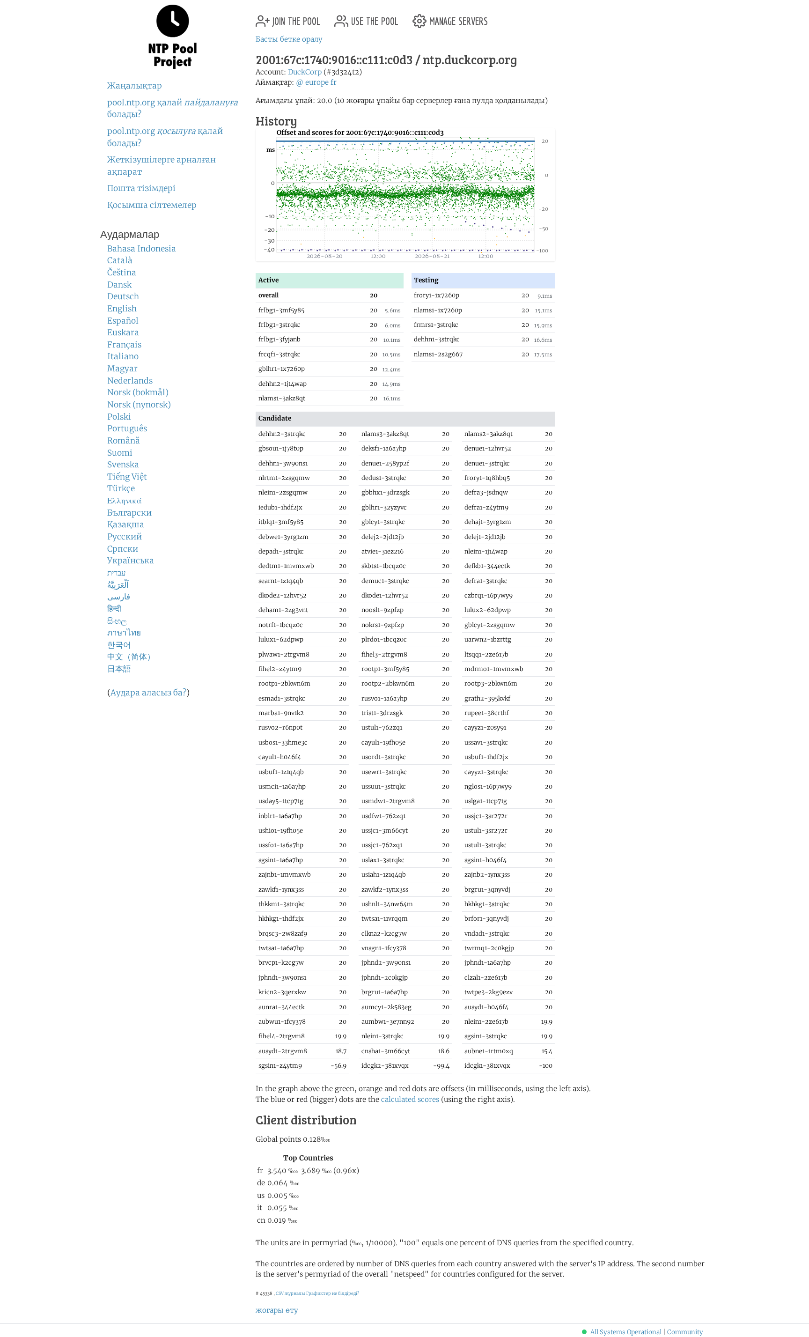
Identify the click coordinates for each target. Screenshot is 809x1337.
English (122, 308)
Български (129, 513)
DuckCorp (305, 71)
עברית (116, 573)
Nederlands (130, 381)
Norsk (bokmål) (138, 392)
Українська (130, 560)
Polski (119, 417)
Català (119, 260)
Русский (124, 537)
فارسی (118, 596)
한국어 (119, 645)
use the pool (373, 17)
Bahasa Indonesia (141, 249)
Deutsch (123, 296)
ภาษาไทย (124, 633)
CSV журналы (290, 1293)
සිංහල (117, 621)
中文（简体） (131, 656)
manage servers (457, 17)
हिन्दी (114, 609)
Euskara (123, 332)
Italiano (123, 356)
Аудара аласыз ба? (148, 692)
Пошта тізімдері (141, 188)
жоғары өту (277, 1310)
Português (127, 428)
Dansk (119, 285)
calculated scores (410, 1099)
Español (123, 321)
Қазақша (125, 524)
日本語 (119, 669)
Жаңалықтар (134, 86)
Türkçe (121, 488)
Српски (122, 549)
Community (685, 1332)
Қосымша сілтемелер (152, 205)
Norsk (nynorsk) (139, 404)
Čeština (121, 272)
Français (124, 345)
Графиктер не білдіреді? (332, 1293)
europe (317, 82)
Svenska (123, 464)
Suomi (119, 453)
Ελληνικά (124, 500)
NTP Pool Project (172, 37)
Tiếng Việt (127, 477)
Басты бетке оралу (289, 39)
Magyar (122, 368)
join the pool (295, 17)
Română (123, 441)
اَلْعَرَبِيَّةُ (118, 585)
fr (334, 82)
